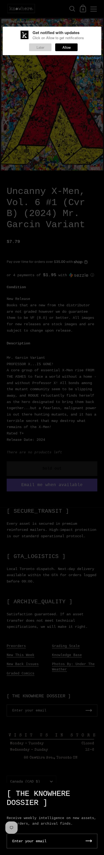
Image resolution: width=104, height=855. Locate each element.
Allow (66, 47)
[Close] (96, 791)
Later (40, 47)
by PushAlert (91, 57)
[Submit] (89, 841)
